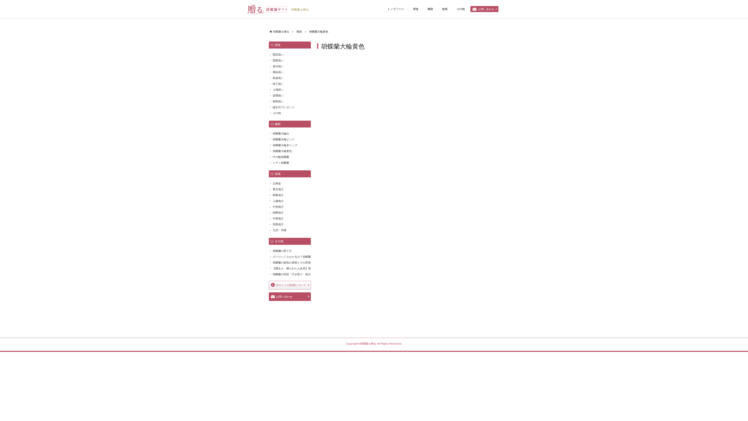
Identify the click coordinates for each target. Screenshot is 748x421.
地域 (444, 9)
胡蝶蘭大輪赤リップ (285, 145)
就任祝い (278, 66)
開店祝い (278, 54)
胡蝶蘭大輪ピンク (284, 139)
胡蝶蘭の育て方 (282, 250)
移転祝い (278, 72)
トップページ (395, 9)
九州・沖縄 (279, 230)
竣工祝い (278, 83)
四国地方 (278, 224)
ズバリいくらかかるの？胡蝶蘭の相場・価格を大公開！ (292, 259)
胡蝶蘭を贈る (300, 9)
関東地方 (278, 195)
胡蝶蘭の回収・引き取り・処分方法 (292, 276)
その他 (461, 9)
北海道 (277, 183)
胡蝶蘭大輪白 (281, 133)
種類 (430, 9)
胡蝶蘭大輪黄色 (282, 151)
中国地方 (278, 218)
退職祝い (278, 95)
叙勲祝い (278, 101)
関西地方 (278, 212)
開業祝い (278, 60)
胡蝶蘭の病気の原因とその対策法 (292, 265)
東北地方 (278, 189)
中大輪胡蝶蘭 (281, 156)
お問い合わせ (486, 9)
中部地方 (278, 206)
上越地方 (278, 201)
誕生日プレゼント (284, 107)
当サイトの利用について (291, 285)
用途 (415, 9)
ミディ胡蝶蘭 (281, 162)
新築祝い (278, 78)
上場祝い (278, 89)
